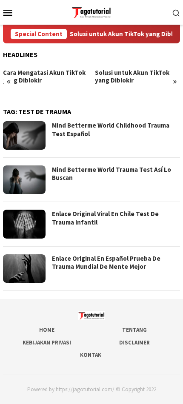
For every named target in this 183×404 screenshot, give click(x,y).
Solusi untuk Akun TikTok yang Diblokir (124, 34)
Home (46, 329)
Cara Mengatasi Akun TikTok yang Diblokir (44, 76)
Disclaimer (134, 342)
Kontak (90, 354)
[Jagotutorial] (91, 11)
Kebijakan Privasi (47, 342)
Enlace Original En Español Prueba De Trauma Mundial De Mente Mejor (106, 262)
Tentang (134, 329)
